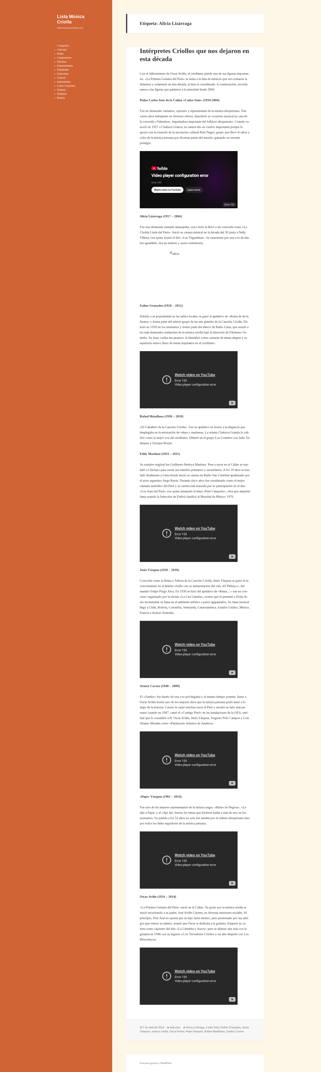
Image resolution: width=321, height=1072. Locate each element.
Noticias (61, 89)
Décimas (61, 61)
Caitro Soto (212, 1027)
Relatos (61, 97)
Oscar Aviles (176, 1031)
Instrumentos (64, 81)
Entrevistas (63, 73)
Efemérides (63, 69)
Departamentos (65, 65)
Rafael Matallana (214, 1031)
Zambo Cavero (235, 1031)
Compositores (64, 57)
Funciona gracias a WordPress (156, 1063)
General (61, 77)
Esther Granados (231, 1027)
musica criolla (160, 1031)
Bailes (60, 53)
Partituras (62, 93)
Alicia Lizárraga (195, 1027)
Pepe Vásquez (194, 1031)
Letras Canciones (66, 85)
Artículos (62, 49)
